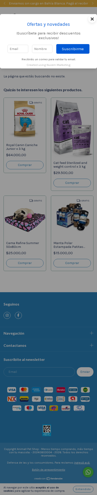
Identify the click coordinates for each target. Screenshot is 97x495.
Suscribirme (73, 49)
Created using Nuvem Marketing (48, 65)
